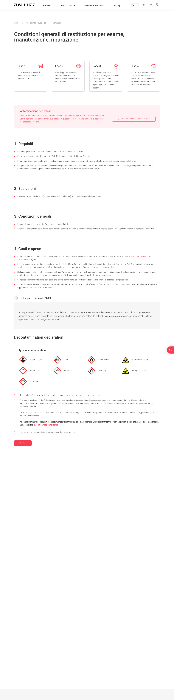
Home (17, 23)
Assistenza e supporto (36, 23)
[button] (47, 5)
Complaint (56, 23)
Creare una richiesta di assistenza (136, 118)
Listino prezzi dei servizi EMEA (35, 298)
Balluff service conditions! (46, 425)
